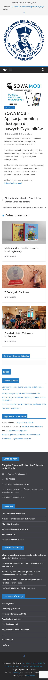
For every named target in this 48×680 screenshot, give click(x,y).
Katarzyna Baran (26, 134)
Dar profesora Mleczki (24, 422)
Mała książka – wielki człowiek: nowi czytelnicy (21, 249)
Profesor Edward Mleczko (32, 426)
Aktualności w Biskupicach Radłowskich (18, 519)
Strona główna (8, 603)
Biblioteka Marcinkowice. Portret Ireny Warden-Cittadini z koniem (23, 200)
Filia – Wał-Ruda (8, 534)
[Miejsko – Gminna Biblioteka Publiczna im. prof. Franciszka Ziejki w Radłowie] (5, 70)
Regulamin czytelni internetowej (15, 629)
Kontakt (5, 645)
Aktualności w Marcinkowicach (15, 529)
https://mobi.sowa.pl (13, 183)
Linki (4, 634)
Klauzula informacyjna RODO (13, 497)
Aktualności (9, 108)
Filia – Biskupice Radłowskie (13, 513)
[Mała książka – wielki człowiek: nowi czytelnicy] (24, 222)
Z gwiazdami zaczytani (22, 438)
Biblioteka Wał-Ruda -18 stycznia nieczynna (23, 207)
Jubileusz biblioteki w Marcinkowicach (25, 434)
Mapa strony (7, 640)
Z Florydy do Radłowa (16, 292)
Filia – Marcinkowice (10, 524)
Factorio (5, 434)
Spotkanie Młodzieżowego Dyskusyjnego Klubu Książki (24, 404)
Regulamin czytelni (10, 624)
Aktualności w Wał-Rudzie (13, 539)
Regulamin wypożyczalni (12, 619)
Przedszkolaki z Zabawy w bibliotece (19, 334)
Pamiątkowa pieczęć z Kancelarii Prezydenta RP (21, 393)
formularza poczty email (33, 489)
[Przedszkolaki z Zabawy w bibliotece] (24, 307)
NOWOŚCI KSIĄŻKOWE (11, 408)
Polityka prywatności (11, 609)
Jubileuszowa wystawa (18, 430)
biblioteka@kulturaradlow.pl (19, 484)
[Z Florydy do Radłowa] (24, 267)
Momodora (6, 438)
